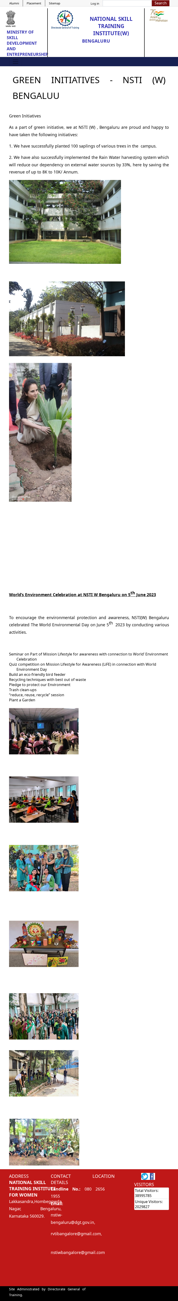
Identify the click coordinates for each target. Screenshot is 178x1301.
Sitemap (54, 3)
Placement (34, 3)
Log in (95, 3)
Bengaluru (96, 41)
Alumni (14, 3)
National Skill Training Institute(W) (111, 26)
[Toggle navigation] (15, 61)
